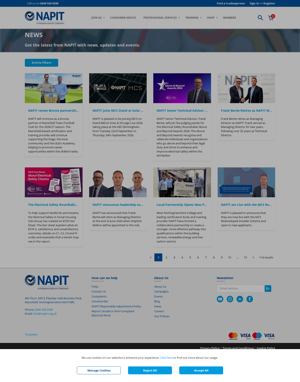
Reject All (150, 370)
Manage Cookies (98, 370)
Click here (166, 358)
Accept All (201, 370)
